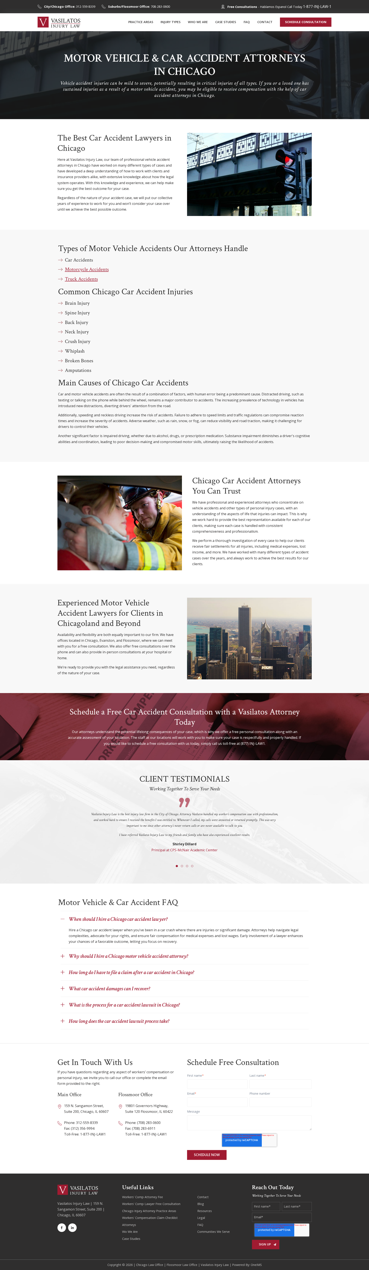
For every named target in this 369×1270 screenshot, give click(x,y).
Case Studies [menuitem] (131, 1239)
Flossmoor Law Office (182, 1265)
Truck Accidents (81, 279)
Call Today (309, 7)
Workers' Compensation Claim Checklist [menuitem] (150, 1218)
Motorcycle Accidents (87, 269)
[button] (176, 866)
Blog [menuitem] (200, 1204)
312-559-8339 (69, 6)
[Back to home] (59, 22)
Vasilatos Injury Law (215, 1265)
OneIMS (256, 1265)
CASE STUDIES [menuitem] (225, 22)
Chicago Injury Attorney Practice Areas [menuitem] (149, 1211)
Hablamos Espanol (273, 7)
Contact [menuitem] (203, 1197)
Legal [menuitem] (201, 1218)
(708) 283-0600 (149, 1122)
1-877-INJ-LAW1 (93, 1134)
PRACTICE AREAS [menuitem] (140, 22)
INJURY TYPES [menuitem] (170, 22)
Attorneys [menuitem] (129, 1225)
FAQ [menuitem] (247, 22)
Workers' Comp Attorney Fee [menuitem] (142, 1197)
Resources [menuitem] (204, 1211)
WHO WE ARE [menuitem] (198, 22)
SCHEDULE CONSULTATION (305, 22)
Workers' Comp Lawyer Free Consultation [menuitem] (151, 1204)
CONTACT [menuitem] (264, 22)
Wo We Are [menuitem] (130, 1232)
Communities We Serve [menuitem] (213, 1232)
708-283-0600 (139, 6)
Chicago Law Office (149, 1265)
